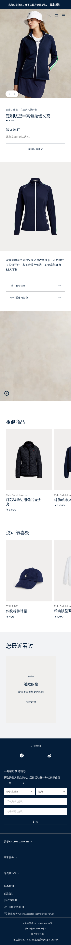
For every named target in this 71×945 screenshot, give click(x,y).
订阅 (35, 821)
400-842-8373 (16, 907)
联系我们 (8, 893)
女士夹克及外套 (29, 109)
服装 (16, 109)
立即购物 (31, 701)
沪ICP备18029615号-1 (35, 928)
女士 (8, 109)
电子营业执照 (37, 934)
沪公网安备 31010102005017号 (37, 923)
